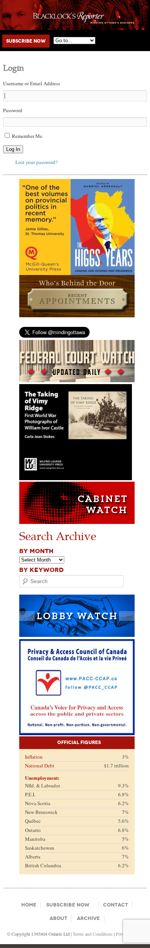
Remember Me (27, 136)
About (58, 918)
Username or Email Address (31, 83)
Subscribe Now (26, 41)
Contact (115, 905)
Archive (88, 918)
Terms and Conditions (93, 934)
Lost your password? (36, 162)
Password (12, 110)
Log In (13, 149)
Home (29, 905)
